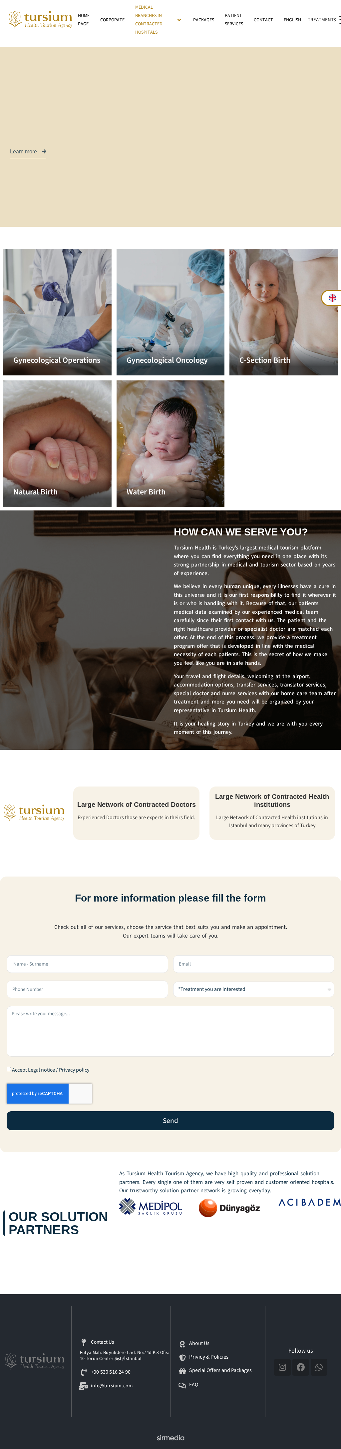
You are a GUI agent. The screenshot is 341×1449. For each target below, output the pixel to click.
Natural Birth (35, 492)
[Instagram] (282, 1367)
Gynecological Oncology (167, 360)
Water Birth (146, 492)
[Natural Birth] (57, 443)
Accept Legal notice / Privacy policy (50, 1070)
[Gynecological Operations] (57, 312)
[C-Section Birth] (283, 312)
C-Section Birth (264, 360)
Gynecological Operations (56, 360)
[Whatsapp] (319, 1367)
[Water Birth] (171, 443)
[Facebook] (300, 1367)
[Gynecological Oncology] (171, 312)
